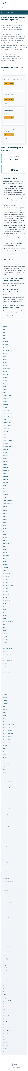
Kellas (4, 706)
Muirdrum (5, 850)
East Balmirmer (6, 573)
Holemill (5, 690)
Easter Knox (6, 594)
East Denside (6, 576)
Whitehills (5, 1043)
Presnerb (5, 938)
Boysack (5, 407)
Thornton (5, 986)
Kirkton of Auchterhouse (9, 724)
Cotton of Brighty (7, 500)
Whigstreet (6, 1040)
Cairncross (5, 452)
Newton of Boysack (8, 881)
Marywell (5, 802)
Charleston (5, 479)
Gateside (5, 642)
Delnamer (5, 537)
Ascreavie (5, 341)
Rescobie (5, 944)
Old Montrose (6, 914)
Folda (4, 624)
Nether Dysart (6, 862)
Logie (4, 766)
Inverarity (5, 700)
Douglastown (6, 543)
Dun (4, 558)
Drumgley (5, 549)
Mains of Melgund (7, 787)
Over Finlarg (6, 917)
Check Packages (9, 83)
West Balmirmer (7, 1013)
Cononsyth (5, 494)
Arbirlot (4, 335)
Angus (7, 12)
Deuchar (5, 540)
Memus (4, 805)
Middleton (5, 811)
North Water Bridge (8, 902)
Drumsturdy (6, 555)
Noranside (5, 890)
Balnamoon (5, 374)
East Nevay (5, 591)
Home (15, 3)
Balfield (4, 356)
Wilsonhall (5, 1046)
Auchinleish (5, 344)
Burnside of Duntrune (8, 446)
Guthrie (4, 669)
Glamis (4, 645)
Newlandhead (6, 878)
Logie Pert (5, 769)
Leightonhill (5, 748)
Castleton (5, 473)
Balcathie (5, 353)
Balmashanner (6, 368)
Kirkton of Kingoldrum (8, 733)
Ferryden (5, 615)
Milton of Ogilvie (7, 826)
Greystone (5, 663)
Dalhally (4, 528)
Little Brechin (6, 763)
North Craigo (6, 893)
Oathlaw (5, 908)
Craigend (5, 510)
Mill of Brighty (6, 814)
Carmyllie (5, 461)
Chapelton (5, 476)
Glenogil (5, 651)
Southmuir (5, 962)
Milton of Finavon (7, 823)
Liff (3, 760)
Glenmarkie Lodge (7, 648)
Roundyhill (5, 953)
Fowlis (4, 630)
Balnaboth (5, 371)
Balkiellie (5, 365)
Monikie (4, 835)
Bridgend (5, 434)
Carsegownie (6, 470)
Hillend (4, 681)
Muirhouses (5, 856)
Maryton (5, 796)
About (19, 3)
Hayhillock (5, 675)
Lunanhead (5, 775)
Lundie (4, 778)
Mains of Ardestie (7, 781)
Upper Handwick (7, 1001)
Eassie (4, 570)
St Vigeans (5, 965)
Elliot (4, 606)
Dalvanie (5, 534)
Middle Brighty (6, 808)
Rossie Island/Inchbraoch (9, 947)
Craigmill (5, 513)
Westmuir (5, 1037)
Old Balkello (5, 911)
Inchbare (5, 694)
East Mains (5, 582)
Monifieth (5, 832)
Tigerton (5, 989)
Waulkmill (5, 1004)
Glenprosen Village (7, 654)
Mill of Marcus (6, 817)
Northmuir (5, 905)
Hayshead (5, 678)
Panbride (5, 923)
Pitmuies (5, 929)
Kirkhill (4, 715)
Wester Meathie (7, 1031)
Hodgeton (5, 687)
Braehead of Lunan (7, 413)
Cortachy (5, 497)
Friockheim (5, 636)
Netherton (5, 868)
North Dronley (6, 896)
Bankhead (5, 377)
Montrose (5, 838)
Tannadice (5, 971)
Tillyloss (5, 992)
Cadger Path (6, 449)
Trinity (4, 998)
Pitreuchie (5, 935)
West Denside (6, 1016)
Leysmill (5, 757)
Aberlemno (5, 326)
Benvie (4, 386)
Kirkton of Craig (6, 727)
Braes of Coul (6, 416)
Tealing (4, 977)
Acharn (4, 329)
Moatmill (5, 829)
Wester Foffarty (7, 1028)
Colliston (5, 491)
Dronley (4, 546)
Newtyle (5, 887)
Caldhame (5, 455)
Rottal (4, 950)
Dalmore (5, 531)
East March (5, 588)
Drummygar (6, 552)
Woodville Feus (6, 1049)
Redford (5, 941)
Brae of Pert (6, 410)
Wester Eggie (6, 1025)
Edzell (4, 603)
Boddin (4, 392)
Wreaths (5, 1052)
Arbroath (5, 338)
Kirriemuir (5, 745)
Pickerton (5, 926)
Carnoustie (5, 467)
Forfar (4, 627)
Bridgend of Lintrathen (8, 440)
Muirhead (5, 853)
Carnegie (5, 464)
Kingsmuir (5, 709)
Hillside (4, 684)
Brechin (4, 419)
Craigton (5, 519)
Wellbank (5, 1010)
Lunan (4, 772)
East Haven (5, 579)
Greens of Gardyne (7, 660)
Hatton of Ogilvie (7, 672)
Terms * (6, 87)
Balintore (5, 359)
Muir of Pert (6, 847)
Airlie (4, 332)
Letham (5, 754)
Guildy (4, 666)
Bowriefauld (6, 404)
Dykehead (5, 567)
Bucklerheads (6, 443)
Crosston (5, 525)
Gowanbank (6, 657)
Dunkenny (5, 561)
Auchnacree (6, 350)
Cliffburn (5, 485)
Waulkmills (5, 1007)
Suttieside (5, 968)
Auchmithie (5, 347)
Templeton (5, 983)
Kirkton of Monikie (7, 739)
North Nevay (6, 899)
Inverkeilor (5, 703)
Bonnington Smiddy (8, 395)
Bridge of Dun (6, 428)
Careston (5, 458)
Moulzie (4, 844)
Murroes (5, 859)
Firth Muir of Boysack (8, 621)
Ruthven (5, 956)
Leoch (4, 751)
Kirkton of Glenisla (7, 730)
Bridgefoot (5, 431)
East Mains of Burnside (8, 585)
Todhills (4, 995)
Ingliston (5, 697)
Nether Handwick (7, 865)
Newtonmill (5, 884)
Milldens (5, 820)
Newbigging (6, 871)
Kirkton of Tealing (7, 742)
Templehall (5, 980)
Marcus (4, 793)
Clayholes (5, 482)
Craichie (5, 506)
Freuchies (5, 633)
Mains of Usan (6, 790)
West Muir (5, 1022)
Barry (4, 383)
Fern (4, 612)
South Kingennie (7, 959)
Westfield (5, 1034)
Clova (4, 488)
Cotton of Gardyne (7, 503)
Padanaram (5, 920)
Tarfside (5, 974)
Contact (24, 3)
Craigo (4, 516)
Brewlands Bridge (7, 422)
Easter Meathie (6, 600)
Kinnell (4, 712)
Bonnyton (5, 398)
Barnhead (5, 380)
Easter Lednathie (7, 597)
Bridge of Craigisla (7, 425)
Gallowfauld (5, 639)
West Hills (5, 1019)
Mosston (5, 841)
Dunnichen (5, 564)
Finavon (4, 618)
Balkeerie (5, 362)
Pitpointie (5, 932)
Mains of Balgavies (7, 784)
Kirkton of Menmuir (7, 736)
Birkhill (4, 389)
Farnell (4, 609)
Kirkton (4, 718)
